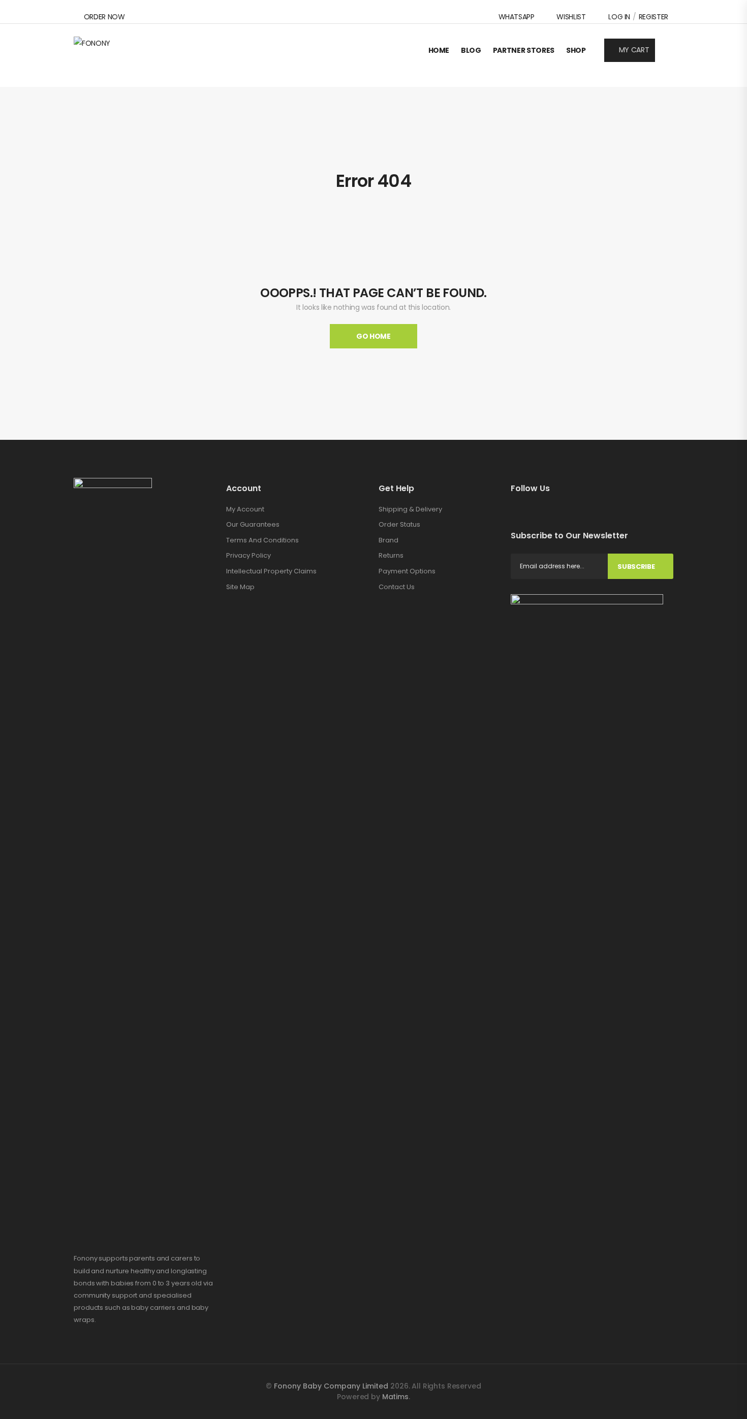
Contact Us (397, 587)
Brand (388, 540)
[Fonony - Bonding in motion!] (113, 50)
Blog (471, 50)
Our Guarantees (252, 524)
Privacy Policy (248, 555)
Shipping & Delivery (410, 509)
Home (439, 50)
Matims (395, 1397)
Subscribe (636, 566)
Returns (391, 555)
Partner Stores (523, 50)
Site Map (240, 587)
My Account (245, 509)
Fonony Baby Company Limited (332, 1386)
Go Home (373, 336)
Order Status (399, 524)
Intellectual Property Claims (271, 571)
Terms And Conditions (262, 540)
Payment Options (407, 571)
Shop (576, 50)
